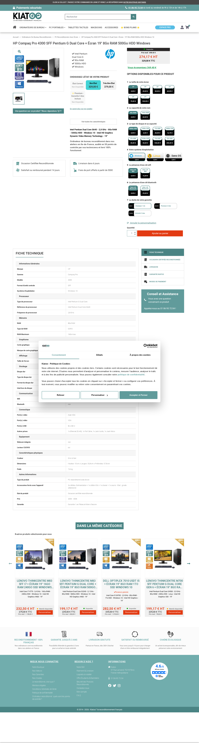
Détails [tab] (99, 355)
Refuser (60, 395)
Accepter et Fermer (138, 395)
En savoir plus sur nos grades (81, 109)
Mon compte (82, 692)
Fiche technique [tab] (156, 252)
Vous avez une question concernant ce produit (159, 300)
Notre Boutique (38, 667)
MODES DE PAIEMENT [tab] (157, 282)
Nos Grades (37, 678)
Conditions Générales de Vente (44, 689)
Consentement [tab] (59, 355)
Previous (10, 563)
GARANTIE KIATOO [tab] (156, 274)
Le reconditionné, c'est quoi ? (43, 682)
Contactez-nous (83, 688)
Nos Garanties (38, 674)
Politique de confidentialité (42, 693)
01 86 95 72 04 (135, 8)
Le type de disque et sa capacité (143, 124)
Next (188, 563)
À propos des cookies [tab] (140, 355)
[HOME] (15, 27)
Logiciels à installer (84, 674)
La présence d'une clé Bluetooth (142, 182)
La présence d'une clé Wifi (140, 165)
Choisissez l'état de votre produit (89, 77)
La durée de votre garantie (140, 200)
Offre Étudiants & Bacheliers (88, 678)
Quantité (131, 228)
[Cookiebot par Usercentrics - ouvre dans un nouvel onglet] (145, 346)
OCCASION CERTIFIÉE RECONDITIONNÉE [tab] (164, 260)
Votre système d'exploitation (141, 150)
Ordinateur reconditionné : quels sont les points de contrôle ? (51, 697)
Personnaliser (98, 395)
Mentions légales (39, 685)
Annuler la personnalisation (143, 223)
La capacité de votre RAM (139, 108)
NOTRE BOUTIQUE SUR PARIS (134, 2)
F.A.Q (79, 695)
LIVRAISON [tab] (153, 267)
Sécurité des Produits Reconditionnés (85, 683)
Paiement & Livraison (85, 671)
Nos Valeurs (37, 671)
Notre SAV (80, 667)
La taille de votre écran (139, 82)
